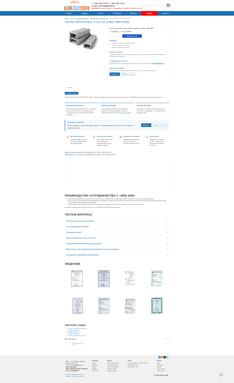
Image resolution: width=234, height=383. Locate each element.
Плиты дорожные (73, 330)
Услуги (130, 360)
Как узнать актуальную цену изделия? (80, 221)
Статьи (158, 363)
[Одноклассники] (162, 357)
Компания (95, 360)
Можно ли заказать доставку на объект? (81, 238)
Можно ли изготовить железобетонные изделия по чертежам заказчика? (92, 249)
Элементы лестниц (111, 368)
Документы (94, 365)
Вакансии (94, 366)
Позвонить (114, 74)
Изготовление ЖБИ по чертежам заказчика (138, 363)
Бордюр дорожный (74, 332)
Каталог (72, 18)
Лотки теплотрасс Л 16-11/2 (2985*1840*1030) (77, 344)
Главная (66, 18)
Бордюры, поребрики (112, 370)
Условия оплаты (160, 370)
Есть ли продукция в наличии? (77, 227)
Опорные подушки (73, 334)
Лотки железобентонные (113, 363)
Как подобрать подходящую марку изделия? (82, 255)
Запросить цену (132, 36)
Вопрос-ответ (160, 365)
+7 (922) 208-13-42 (116, 3)
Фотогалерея (95, 370)
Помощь (159, 360)
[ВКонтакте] (159, 357)
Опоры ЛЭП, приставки (112, 366)
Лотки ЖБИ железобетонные (82, 18)
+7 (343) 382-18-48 (99, 3)
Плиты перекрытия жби (112, 365)
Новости (94, 363)
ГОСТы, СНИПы (160, 368)
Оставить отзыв (72, 93)
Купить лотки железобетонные (77, 328)
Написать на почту (128, 74)
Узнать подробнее (125, 113)
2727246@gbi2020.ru (157, 63)
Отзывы (69, 87)
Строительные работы (133, 365)
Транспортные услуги (133, 366)
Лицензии (94, 368)
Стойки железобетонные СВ (76, 335)
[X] (165, 357)
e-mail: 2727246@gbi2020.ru (103, 5)
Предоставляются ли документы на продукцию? (84, 243)
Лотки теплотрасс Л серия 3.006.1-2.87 (99, 18)
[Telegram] (167, 357)
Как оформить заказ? (74, 232)
